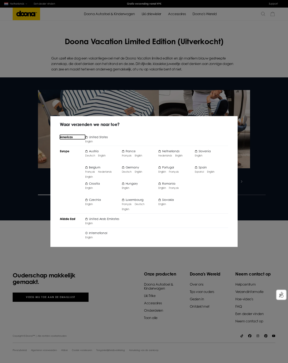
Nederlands (105, 172)
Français (90, 172)
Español (199, 172)
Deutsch (90, 155)
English (89, 141)
